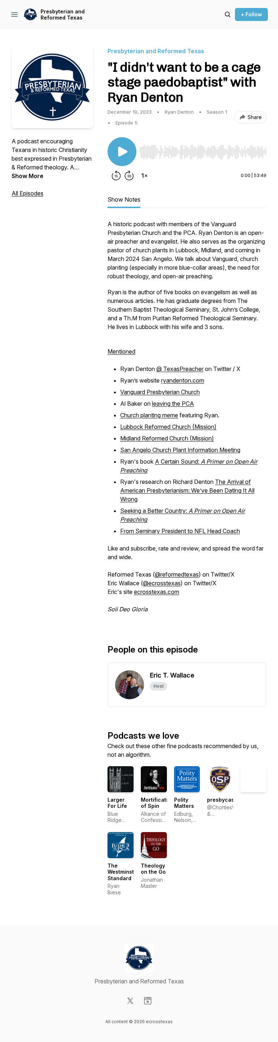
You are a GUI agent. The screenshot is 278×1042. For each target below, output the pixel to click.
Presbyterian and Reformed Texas (63, 14)
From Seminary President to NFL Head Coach (180, 531)
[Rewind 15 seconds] (116, 175)
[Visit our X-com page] (130, 1000)
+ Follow (251, 14)
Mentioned (121, 351)
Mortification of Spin (157, 803)
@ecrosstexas (162, 583)
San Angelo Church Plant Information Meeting (180, 449)
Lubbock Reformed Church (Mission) (168, 426)
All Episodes (27, 193)
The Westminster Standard (123, 871)
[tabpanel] (187, 420)
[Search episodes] (228, 14)
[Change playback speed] (144, 175)
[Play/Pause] (122, 151)
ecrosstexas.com (156, 591)
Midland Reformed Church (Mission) (167, 438)
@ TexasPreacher (179, 368)
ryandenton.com (182, 380)
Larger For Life (117, 803)
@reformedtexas (177, 574)
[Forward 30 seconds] (129, 175)
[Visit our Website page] (147, 1000)
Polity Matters (184, 803)
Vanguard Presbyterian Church (160, 392)
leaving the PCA (173, 403)
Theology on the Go (153, 868)
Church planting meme (149, 415)
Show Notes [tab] (124, 199)
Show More (27, 176)
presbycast (221, 800)
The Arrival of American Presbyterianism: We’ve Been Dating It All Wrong (187, 490)
